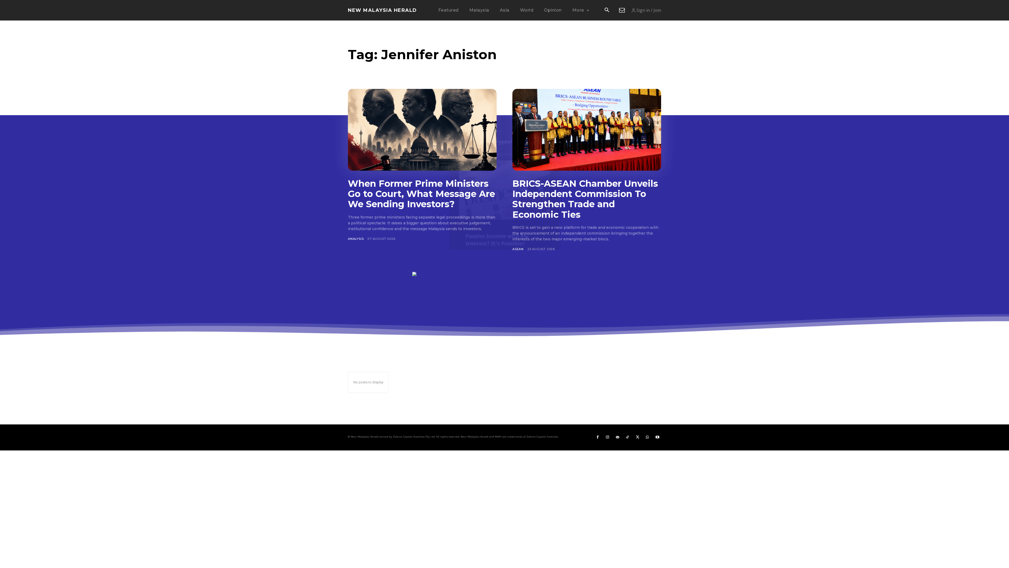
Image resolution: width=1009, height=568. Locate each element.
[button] (607, 10)
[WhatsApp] (647, 437)
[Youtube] (657, 437)
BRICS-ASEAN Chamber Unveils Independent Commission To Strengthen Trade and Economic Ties (585, 199)
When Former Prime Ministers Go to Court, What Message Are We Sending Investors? (421, 194)
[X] (637, 437)
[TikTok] (627, 437)
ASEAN (518, 249)
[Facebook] (597, 437)
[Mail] (617, 437)
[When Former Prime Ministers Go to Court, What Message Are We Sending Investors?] (422, 130)
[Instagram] (607, 437)
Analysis (356, 239)
